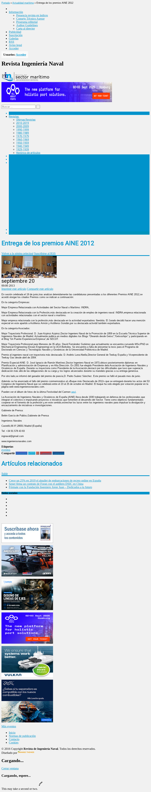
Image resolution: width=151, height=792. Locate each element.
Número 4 (22, 181)
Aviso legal (15, 45)
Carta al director (25, 28)
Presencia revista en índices (32, 15)
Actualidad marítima (23, 2)
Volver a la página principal (17, 253)
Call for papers (24, 219)
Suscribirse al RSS (45, 253)
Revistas (14, 116)
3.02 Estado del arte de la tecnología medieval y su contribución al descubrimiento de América (78, 197)
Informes (14, 159)
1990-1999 (22, 129)
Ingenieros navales (20, 229)
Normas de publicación (29, 223)
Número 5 (22, 172)
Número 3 (22, 190)
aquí (73, 391)
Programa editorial (27, 21)
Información (23, 226)
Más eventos (8, 726)
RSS (11, 41)
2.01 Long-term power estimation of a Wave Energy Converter (59, 203)
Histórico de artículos (28, 152)
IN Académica (17, 162)
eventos (5, 449)
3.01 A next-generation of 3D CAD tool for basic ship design (58, 194)
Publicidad (15, 31)
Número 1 (22, 207)
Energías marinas (19, 156)
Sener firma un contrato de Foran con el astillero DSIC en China (46, 483)
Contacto (14, 739)
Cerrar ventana (10, 768)
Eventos (13, 233)
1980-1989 (22, 132)
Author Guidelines (27, 25)
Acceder (14, 48)
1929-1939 (22, 149)
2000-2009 (22, 126)
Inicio (12, 732)
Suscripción (15, 35)
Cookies (13, 742)
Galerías (13, 38)
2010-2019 (22, 123)
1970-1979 (22, 136)
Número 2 (22, 200)
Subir (4, 473)
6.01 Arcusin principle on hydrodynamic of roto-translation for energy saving (68, 168)
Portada (5, 2)
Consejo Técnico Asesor (30, 18)
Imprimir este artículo (13, 288)
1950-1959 (22, 142)
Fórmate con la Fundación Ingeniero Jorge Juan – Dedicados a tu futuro (50, 487)
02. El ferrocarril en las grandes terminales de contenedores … (59, 216)
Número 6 (22, 165)
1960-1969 (22, 139)
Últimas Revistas (26, 119)
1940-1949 (22, 146)
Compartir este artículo (40, 288)
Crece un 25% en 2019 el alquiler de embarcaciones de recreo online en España (55, 480)
